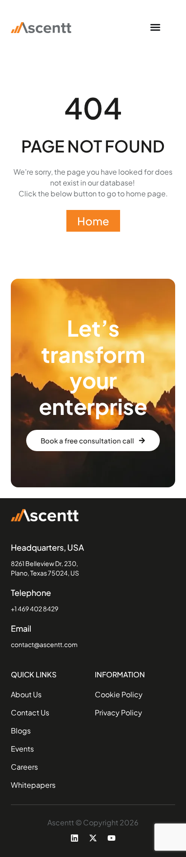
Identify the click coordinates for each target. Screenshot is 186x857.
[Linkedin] (74, 838)
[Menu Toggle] (155, 27)
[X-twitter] (93, 838)
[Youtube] (111, 838)
